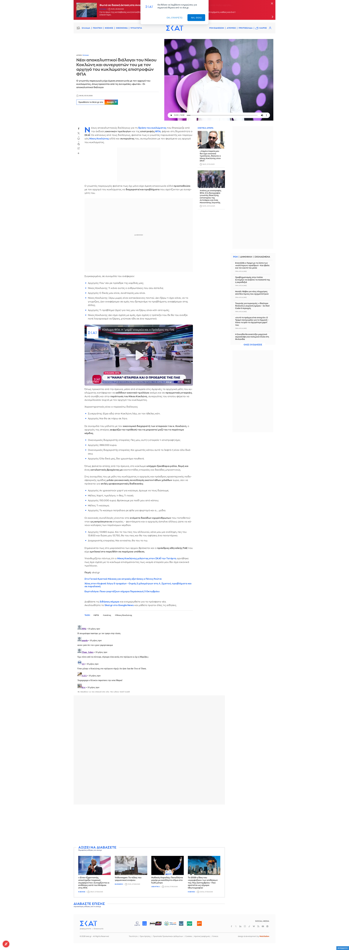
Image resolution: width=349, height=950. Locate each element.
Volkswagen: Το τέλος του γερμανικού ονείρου (128, 879)
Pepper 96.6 (181, 923)
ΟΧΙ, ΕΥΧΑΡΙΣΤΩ (175, 17)
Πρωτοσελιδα (246, 28)
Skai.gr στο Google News (119, 605)
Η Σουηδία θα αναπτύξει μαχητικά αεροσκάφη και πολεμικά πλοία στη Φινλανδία (252, 336)
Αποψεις (231, 28)
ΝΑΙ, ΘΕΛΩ (196, 17)
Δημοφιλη (246, 257)
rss (258, 926)
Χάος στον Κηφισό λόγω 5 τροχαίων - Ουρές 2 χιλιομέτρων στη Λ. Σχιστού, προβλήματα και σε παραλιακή (138, 585)
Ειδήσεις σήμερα (109, 602)
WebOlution (264, 936)
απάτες (107, 615)
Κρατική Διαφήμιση (202, 936)
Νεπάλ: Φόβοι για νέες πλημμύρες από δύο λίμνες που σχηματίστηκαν (252, 293)
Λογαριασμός (270, 28)
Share (78, 153)
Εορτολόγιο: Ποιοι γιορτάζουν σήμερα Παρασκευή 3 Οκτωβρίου (122, 591)
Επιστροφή (342, 940)
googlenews (267, 926)
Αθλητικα (155, 886)
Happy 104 (199, 923)
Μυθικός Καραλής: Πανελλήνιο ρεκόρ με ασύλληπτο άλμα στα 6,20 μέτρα (167, 880)
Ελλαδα (103, 9)
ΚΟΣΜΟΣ (109, 28)
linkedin (240, 926)
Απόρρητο (343, 948)
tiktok (249, 926)
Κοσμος (81, 892)
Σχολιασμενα (262, 257)
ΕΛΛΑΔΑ (86, 28)
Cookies (188, 936)
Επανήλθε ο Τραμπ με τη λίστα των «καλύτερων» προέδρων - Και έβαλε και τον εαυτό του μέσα (252, 265)
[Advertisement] (149, 826)
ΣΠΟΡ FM (155, 923)
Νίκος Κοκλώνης (99, 138)
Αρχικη (79, 55)
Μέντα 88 (189, 923)
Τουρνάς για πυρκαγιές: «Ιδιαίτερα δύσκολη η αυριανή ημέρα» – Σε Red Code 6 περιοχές (252, 305)
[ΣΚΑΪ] (174, 28)
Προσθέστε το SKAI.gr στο (96, 102)
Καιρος (263, 28)
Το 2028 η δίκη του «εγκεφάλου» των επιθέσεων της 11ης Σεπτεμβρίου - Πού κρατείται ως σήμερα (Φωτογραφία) (203, 883)
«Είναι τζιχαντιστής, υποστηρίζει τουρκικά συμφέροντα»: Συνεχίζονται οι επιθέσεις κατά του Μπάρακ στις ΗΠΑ (93, 883)
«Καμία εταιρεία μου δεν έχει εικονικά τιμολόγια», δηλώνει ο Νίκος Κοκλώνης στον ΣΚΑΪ (210, 156)
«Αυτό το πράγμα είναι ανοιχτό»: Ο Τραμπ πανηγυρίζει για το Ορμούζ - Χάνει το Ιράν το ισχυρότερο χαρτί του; (251, 321)
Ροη (235, 257)
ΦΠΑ (158, 131)
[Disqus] (149, 658)
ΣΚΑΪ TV (137, 923)
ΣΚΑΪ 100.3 (144, 923)
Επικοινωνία (98, 929)
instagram (245, 926)
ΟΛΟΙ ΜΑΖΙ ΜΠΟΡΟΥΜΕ (168, 925)
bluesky (254, 926)
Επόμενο (272, 17)
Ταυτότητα (133, 936)
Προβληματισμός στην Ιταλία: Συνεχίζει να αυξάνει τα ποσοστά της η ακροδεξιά (252, 279)
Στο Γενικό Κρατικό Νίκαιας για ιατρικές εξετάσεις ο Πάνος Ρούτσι (123, 579)
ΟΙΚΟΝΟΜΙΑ (122, 28)
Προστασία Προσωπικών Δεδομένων (168, 936)
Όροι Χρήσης (145, 936)
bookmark (78, 148)
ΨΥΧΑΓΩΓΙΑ (136, 28)
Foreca (215, 936)
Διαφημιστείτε (85, 929)
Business (119, 884)
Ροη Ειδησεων (216, 28)
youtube (263, 926)
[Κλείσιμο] (272, 3)
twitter (78, 133)
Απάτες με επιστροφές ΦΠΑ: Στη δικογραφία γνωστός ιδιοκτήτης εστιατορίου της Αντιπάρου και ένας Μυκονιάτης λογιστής (210, 197)
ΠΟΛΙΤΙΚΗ (97, 28)
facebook (78, 128)
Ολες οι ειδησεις (253, 345)
